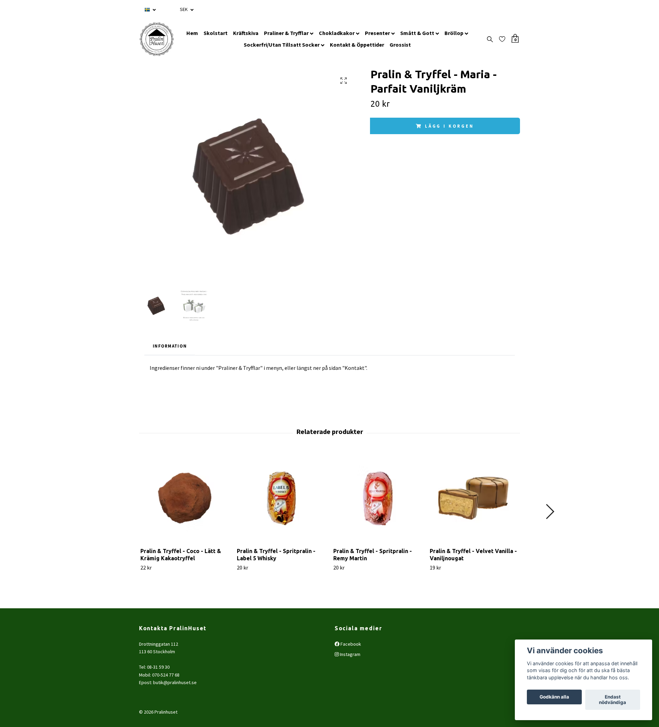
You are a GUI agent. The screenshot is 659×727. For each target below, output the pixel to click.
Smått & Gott (417, 33)
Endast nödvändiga (612, 699)
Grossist (400, 44)
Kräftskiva (245, 33)
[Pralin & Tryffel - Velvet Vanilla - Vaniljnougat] (474, 498)
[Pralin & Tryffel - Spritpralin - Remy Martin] (377, 498)
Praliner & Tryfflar (286, 33)
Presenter (377, 33)
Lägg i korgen (449, 126)
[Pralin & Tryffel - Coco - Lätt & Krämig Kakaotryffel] (184, 498)
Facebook (350, 644)
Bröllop (453, 33)
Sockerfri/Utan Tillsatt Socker (282, 44)
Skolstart (216, 33)
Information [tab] (170, 346)
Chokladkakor (337, 33)
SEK (184, 9)
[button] (549, 511)
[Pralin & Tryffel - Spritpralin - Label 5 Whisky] (281, 498)
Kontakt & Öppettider (357, 44)
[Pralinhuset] (156, 39)
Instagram (349, 654)
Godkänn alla (554, 697)
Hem (192, 33)
